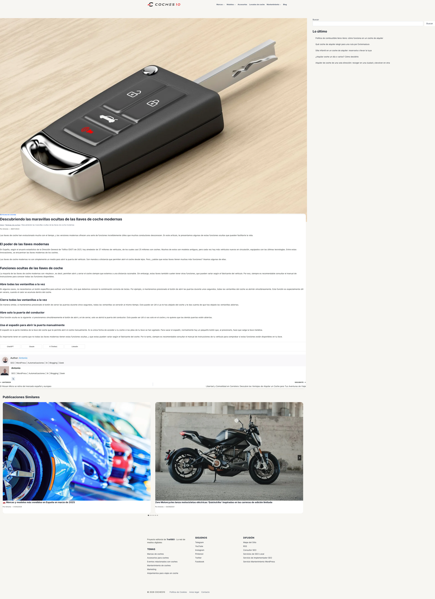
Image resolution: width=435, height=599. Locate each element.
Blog (285, 4)
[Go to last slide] (6, 457)
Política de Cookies (178, 592)
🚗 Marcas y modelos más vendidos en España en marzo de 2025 (39, 502)
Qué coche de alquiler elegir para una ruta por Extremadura (342, 44)
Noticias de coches (8, 215)
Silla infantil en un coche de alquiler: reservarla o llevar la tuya (343, 50)
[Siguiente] (299, 457)
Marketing (151, 569)
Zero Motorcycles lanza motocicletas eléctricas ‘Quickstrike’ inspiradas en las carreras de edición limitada (213, 502)
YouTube (199, 546)
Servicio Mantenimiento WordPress (259, 562)
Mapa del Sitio (249, 542)
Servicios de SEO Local (253, 554)
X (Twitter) (53, 346)
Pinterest (199, 554)
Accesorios (242, 4)
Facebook (199, 562)
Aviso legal (194, 592)
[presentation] (77, 451)
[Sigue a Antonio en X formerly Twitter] (13, 379)
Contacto (205, 592)
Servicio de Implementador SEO (257, 558)
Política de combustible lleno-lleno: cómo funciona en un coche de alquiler (349, 38)
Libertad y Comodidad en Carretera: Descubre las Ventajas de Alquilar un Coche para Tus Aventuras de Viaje (256, 384)
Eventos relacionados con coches (162, 562)
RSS (245, 546)
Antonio (5, 229)
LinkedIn (75, 346)
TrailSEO (171, 539)
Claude (31, 346)
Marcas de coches (155, 554)
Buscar (316, 19)
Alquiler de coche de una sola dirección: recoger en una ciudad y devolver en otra (352, 63)
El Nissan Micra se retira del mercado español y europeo (25, 384)
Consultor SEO (249, 550)
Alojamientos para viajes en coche (162, 573)
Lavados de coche (257, 4)
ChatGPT (10, 346)
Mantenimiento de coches (159, 565)
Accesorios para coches (158, 558)
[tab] (148, 515)
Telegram (199, 542)
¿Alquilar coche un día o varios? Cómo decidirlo (337, 57)
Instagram (199, 550)
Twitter (198, 558)
